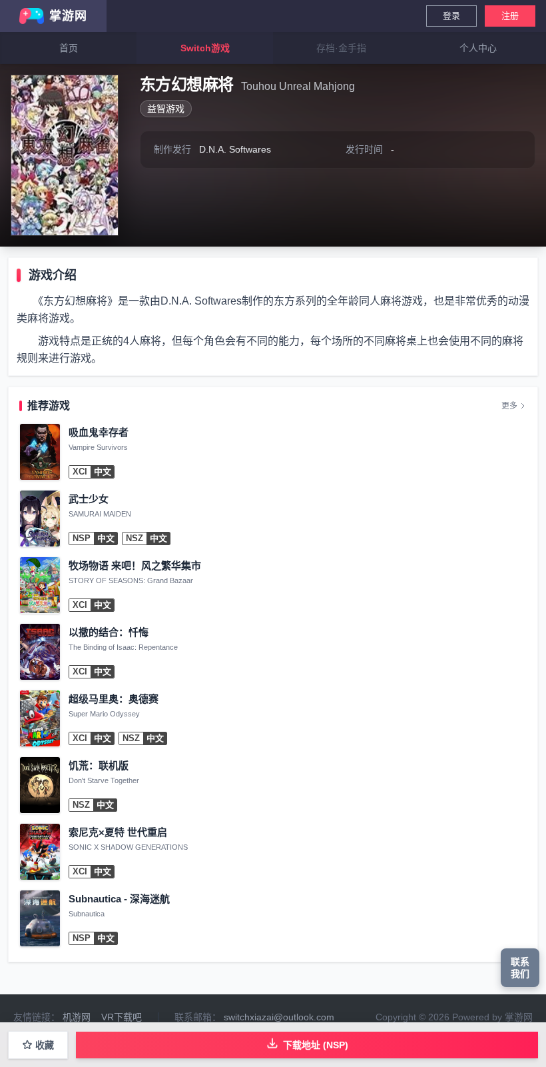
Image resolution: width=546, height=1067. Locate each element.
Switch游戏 (205, 48)
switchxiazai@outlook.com (279, 1017)
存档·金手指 (341, 48)
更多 (509, 406)
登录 (451, 16)
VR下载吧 (121, 1017)
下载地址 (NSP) (315, 1045)
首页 (68, 48)
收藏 (44, 1045)
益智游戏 (165, 108)
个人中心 (478, 48)
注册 (510, 16)
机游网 (77, 1017)
